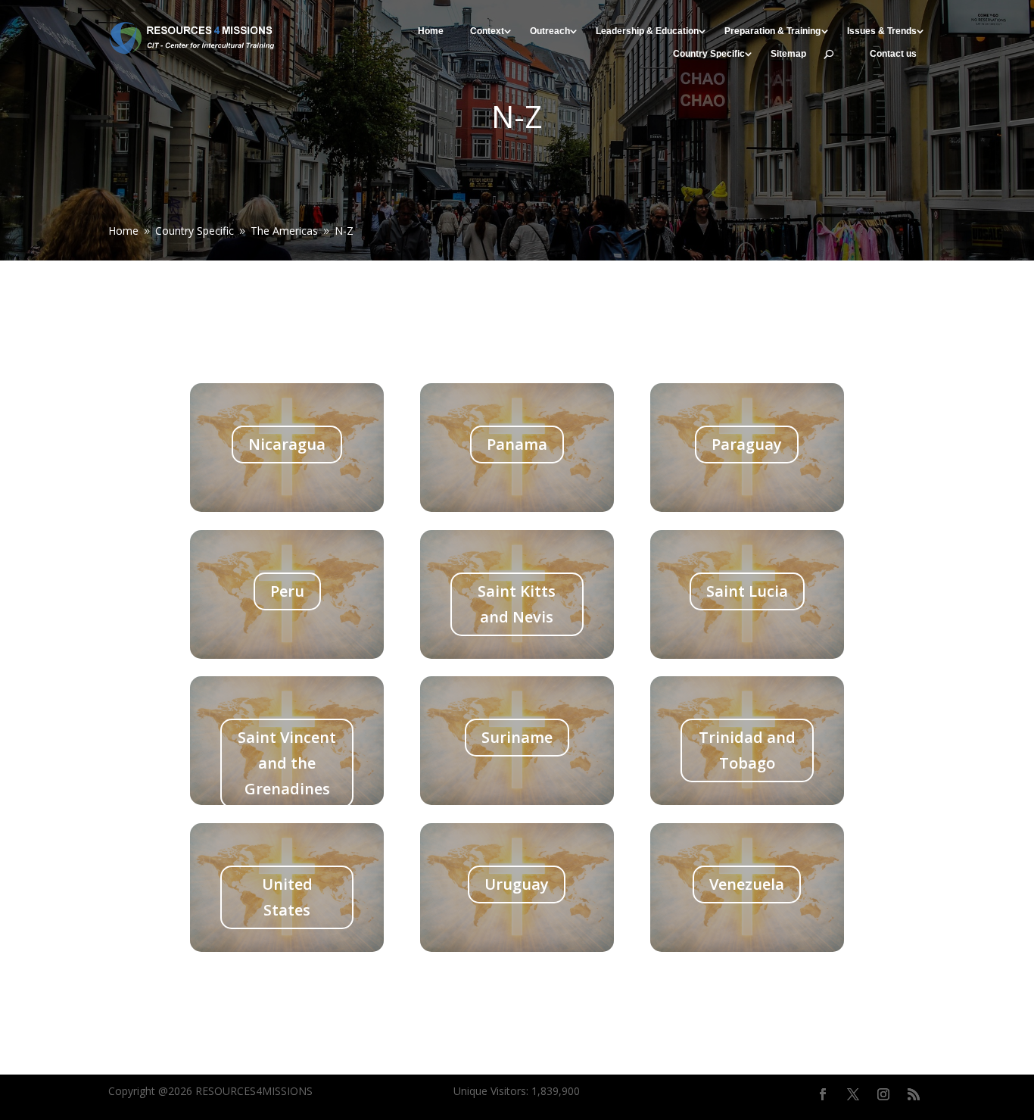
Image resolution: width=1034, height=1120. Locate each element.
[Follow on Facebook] (823, 1094)
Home (431, 31)
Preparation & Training (772, 31)
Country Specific (709, 54)
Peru (287, 591)
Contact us (893, 54)
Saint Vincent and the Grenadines (287, 763)
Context (487, 31)
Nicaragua (286, 444)
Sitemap (788, 54)
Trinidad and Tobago (747, 750)
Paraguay (747, 444)
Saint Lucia (747, 591)
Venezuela (746, 884)
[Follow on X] (853, 1094)
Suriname (517, 737)
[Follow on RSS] (914, 1094)
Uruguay (516, 884)
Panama (517, 444)
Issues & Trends (882, 31)
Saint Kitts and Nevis (517, 604)
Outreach (550, 31)
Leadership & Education (647, 31)
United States (287, 897)
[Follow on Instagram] (883, 1094)
